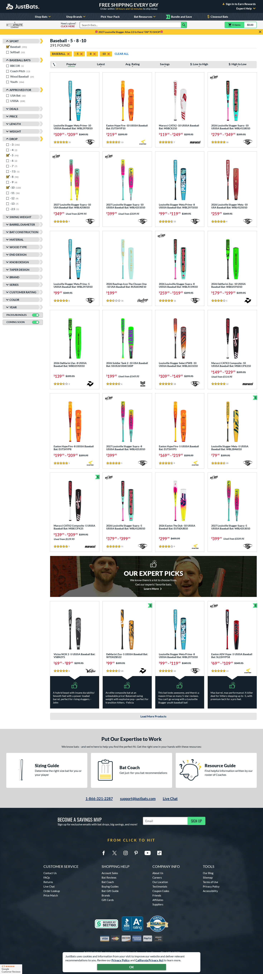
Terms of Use (210, 882)
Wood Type (18, 247)
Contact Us (50, 873)
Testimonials (159, 886)
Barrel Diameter (22, 224)
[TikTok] (159, 853)
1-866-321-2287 (99, 798)
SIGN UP (196, 821)
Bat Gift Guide (110, 891)
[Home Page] (22, 6)
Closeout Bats (219, 16)
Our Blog (208, 873)
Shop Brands (74, 16)
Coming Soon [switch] (15, 322)
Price (13, 116)
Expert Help (244, 8)
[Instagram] (125, 853)
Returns (48, 882)
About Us (157, 873)
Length (15, 124)
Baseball (58, 53)
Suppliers (157, 904)
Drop (13, 139)
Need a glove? (68, 25)
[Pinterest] (136, 853)
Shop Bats (41, 16)
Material (16, 239)
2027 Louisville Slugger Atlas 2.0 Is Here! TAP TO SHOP (129, 31)
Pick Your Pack (110, 16)
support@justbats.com (138, 798)
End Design (17, 254)
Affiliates (157, 899)
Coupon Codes (160, 891)
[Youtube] (148, 853)
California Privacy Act (149, 960)
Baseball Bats (20, 60)
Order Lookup (51, 891)
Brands (106, 895)
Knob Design (19, 262)
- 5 (77, 53)
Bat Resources (143, 16)
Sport (14, 41)
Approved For (20, 89)
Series (14, 284)
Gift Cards (108, 899)
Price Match (50, 895)
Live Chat (170, 798)
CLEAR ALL (122, 53)
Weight (15, 131)
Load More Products (153, 716)
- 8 (90, 53)
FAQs (46, 877)
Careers (157, 877)
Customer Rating (22, 292)
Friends (156, 895)
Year (13, 307)
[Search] (184, 25)
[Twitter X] (114, 853)
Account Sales (110, 873)
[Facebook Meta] (103, 853)
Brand (14, 277)
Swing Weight (20, 217)
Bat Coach (108, 882)
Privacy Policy (120, 960)
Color (14, 299)
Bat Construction (23, 232)
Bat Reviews (109, 877)
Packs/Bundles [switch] (16, 314)
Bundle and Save (180, 17)
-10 (104, 53)
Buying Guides (110, 886)
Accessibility (210, 891)
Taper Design (19, 269)
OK (131, 967)
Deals (13, 108)
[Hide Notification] (260, 31)
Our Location (160, 882)
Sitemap (208, 877)
